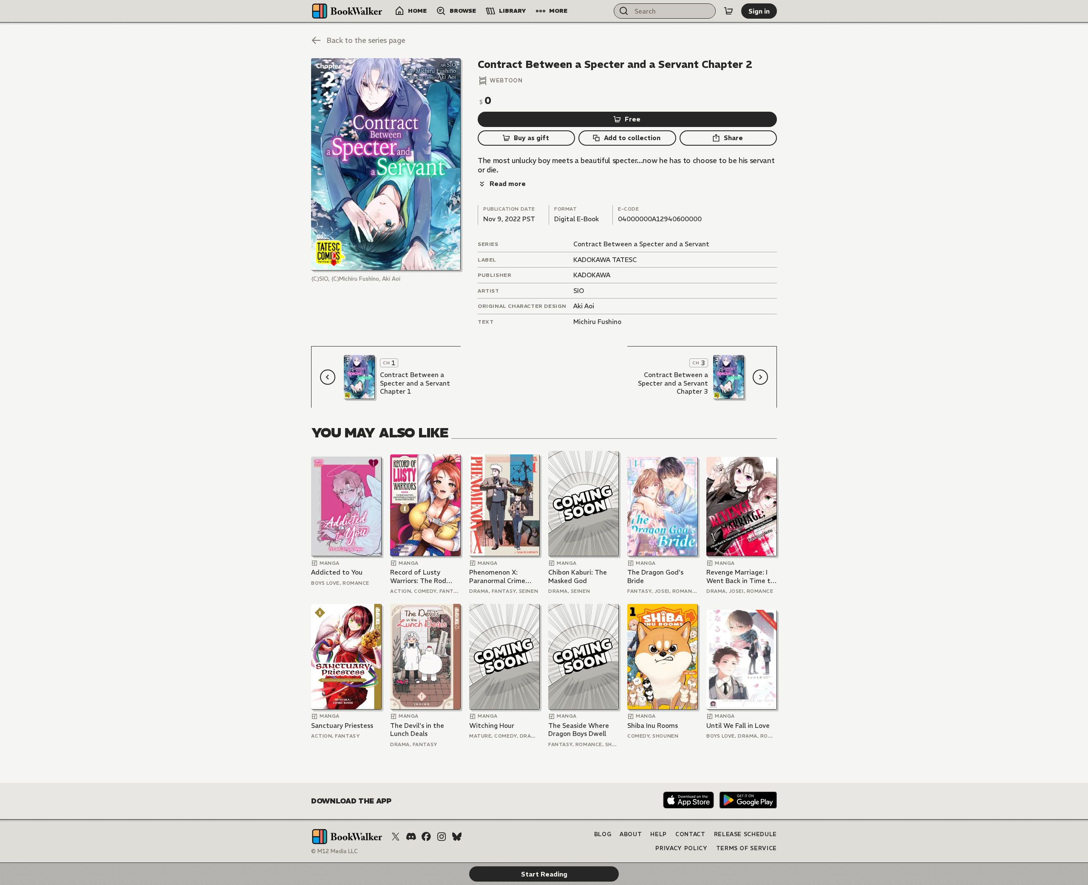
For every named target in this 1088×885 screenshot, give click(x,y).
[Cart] (728, 11)
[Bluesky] (457, 836)
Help (658, 834)
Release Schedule (745, 834)
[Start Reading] (386, 164)
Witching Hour (491, 726)
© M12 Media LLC (334, 851)
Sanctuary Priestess (342, 726)
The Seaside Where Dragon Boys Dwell (578, 730)
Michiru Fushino (597, 322)
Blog (603, 834)
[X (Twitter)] (396, 836)
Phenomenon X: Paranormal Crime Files (497, 576)
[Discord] (411, 836)
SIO (578, 291)
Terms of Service (746, 848)
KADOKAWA (591, 275)
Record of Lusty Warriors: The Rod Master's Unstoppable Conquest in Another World (424, 576)
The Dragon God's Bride (655, 576)
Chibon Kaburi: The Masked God (577, 576)
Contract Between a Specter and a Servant (641, 244)
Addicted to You (337, 572)
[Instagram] (441, 836)
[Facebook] (426, 836)
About (631, 834)
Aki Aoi (583, 306)
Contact (690, 834)
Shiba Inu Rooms (652, 726)
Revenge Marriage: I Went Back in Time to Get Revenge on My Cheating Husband (740, 576)
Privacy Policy (681, 848)
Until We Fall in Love (738, 726)
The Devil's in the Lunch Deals (417, 730)
